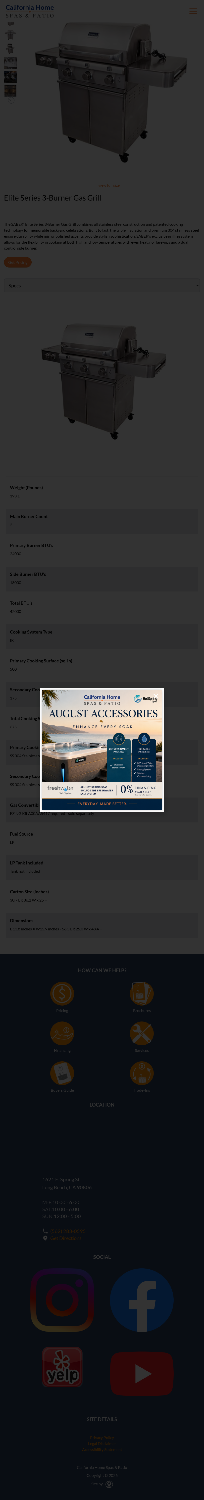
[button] (156, 696)
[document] (102, 750)
